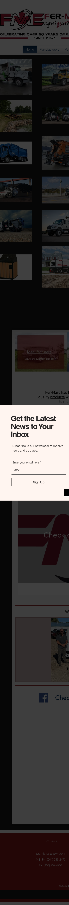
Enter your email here (25, 462)
